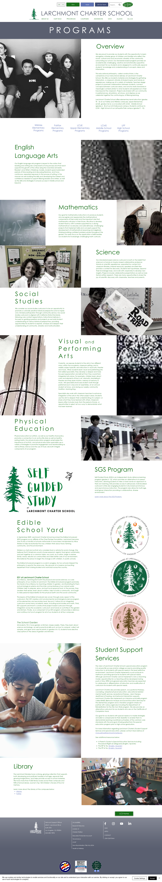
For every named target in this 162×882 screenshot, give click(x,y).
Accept (152, 878)
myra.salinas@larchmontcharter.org (109, 733)
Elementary (58, 128)
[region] (38, 128)
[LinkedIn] (130, 824)
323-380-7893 (50, 833)
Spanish (132, 744)
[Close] (159, 878)
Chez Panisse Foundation (53, 539)
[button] (46, 19)
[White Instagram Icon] (113, 824)
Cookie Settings (139, 878)
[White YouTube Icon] (121, 824)
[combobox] (115, 5)
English (125, 744)
